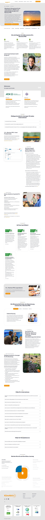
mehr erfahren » (7, 244)
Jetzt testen (8, 293)
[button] (38, 87)
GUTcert (20, 238)
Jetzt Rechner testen (8, 24)
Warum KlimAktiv (21, 1)
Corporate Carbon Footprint (5, 466)
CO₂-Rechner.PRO (4, 465)
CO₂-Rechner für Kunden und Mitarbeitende (5, 483)
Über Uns (28, 1)
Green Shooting (4, 484)
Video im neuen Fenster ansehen (32, 138)
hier (37, 186)
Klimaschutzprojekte (35, 469)
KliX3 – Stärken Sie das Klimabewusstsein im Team (6, 486)
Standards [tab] (20, 308)
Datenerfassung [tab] (16, 308)
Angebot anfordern (15, 24)
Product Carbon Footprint (5, 468)
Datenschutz (34, 495)
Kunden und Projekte (35, 483)
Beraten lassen (7, 79)
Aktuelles (25, 1)
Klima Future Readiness (36, 467)
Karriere (31, 1)
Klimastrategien (35, 464)
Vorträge (34, 485)
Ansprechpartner (38, 1)
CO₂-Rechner (12, 6)
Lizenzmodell (9, 370)
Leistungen (16, 1)
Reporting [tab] (30, 308)
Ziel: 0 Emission (35, 482)
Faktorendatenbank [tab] (25, 308)
